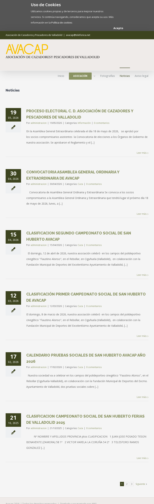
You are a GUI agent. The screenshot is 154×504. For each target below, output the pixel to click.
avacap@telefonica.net (78, 35)
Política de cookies (61, 22)
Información (84, 123)
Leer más (141, 152)
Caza (80, 184)
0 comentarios (101, 123)
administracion (39, 123)
